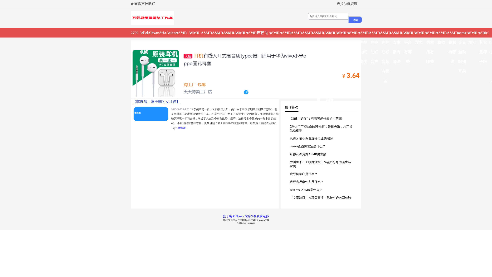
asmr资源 (244, 216)
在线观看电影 (259, 216)
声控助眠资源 (347, 4)
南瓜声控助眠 (144, 4)
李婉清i (182, 128)
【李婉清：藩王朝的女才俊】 (156, 102)
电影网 (234, 216)
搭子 (226, 216)
